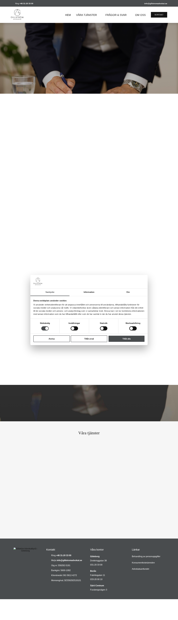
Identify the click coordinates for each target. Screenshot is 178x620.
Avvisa (52, 339)
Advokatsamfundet (140, 569)
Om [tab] (128, 292)
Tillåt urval (89, 339)
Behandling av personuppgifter (146, 556)
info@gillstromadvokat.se (155, 3)
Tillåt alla (126, 339)
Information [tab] (89, 292)
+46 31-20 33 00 (26, 3)
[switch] (74, 328)
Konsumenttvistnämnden (143, 563)
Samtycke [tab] (49, 292)
